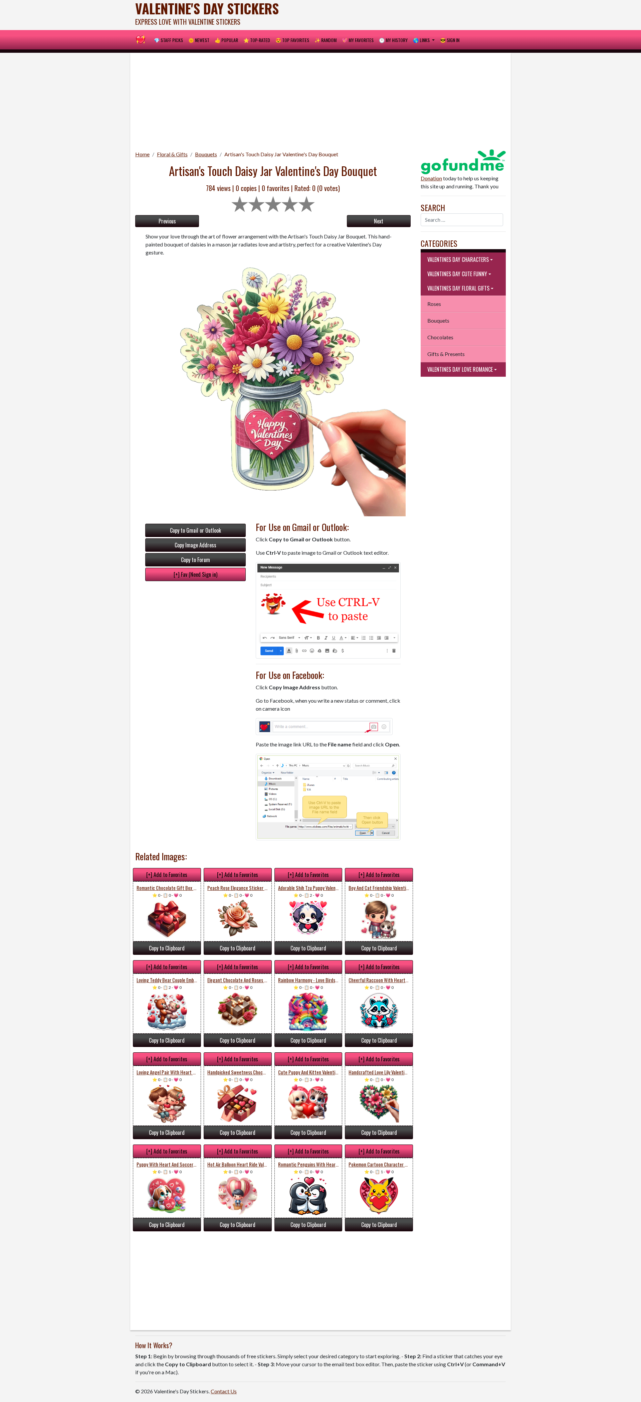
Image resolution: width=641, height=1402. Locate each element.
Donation (431, 178)
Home (142, 154)
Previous (167, 221)
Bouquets (206, 154)
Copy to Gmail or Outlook (195, 530)
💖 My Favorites (358, 39)
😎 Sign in (449, 39)
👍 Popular (226, 39)
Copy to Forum (195, 560)
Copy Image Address (195, 545)
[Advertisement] (320, 99)
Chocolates (440, 337)
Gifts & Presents (446, 354)
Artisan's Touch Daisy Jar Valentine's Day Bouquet (281, 154)
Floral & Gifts (172, 154)
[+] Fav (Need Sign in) (195, 574)
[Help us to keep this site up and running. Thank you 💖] (463, 161)
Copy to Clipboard (167, 948)
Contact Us (224, 1391)
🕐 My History (393, 39)
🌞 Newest (198, 39)
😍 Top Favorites (292, 39)
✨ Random (325, 39)
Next (378, 221)
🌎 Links (422, 39)
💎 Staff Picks (168, 39)
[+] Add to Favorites (166, 875)
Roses (434, 304)
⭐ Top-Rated (256, 39)
